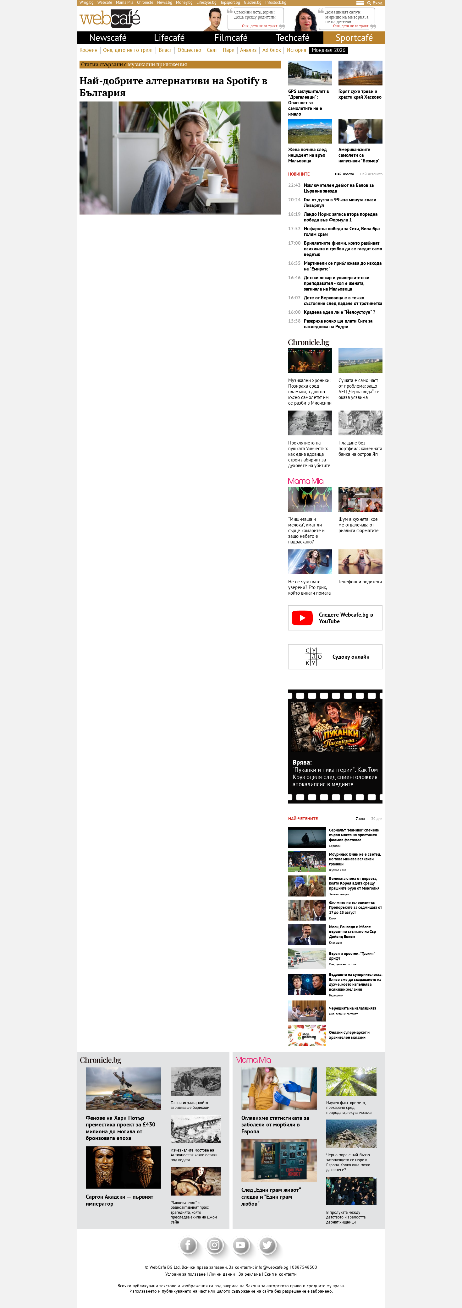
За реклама (250, 1274)
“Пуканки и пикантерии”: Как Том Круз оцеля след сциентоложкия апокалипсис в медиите (335, 777)
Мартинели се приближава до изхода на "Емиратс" (343, 266)
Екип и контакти (280, 1274)
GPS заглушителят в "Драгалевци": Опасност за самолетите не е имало (308, 103)
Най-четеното (371, 174)
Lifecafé (169, 37)
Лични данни (222, 1274)
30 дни (376, 818)
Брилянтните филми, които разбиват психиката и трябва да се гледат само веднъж (343, 248)
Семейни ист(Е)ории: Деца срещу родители (255, 14)
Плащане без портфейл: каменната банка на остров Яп (360, 448)
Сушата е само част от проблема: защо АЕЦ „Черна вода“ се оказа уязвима (358, 389)
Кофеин (88, 50)
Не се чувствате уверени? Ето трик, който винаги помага (309, 587)
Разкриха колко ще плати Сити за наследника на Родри (338, 324)
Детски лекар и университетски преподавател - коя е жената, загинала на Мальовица (336, 283)
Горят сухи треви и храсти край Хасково (360, 94)
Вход (377, 3)
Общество (189, 50)
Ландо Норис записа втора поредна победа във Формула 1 (340, 217)
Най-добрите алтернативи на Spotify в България (173, 86)
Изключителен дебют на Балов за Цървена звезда (339, 188)
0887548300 (304, 1267)
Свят (212, 50)
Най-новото (344, 174)
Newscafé (108, 37)
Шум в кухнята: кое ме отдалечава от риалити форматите (358, 524)
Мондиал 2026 (328, 50)
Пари (228, 50)
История (296, 50)
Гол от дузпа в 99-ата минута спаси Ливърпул (340, 202)
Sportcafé (354, 37)
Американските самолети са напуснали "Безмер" (359, 155)
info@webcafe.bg (272, 1267)
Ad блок (271, 50)
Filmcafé (231, 37)
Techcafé (293, 37)
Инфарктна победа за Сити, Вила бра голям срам (342, 231)
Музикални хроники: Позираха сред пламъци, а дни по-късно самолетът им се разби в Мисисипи (310, 392)
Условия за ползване (186, 1274)
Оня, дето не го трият (128, 50)
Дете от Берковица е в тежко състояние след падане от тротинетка (343, 300)
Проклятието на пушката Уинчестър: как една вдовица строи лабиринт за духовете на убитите (309, 454)
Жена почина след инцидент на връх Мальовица (307, 155)
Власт (165, 50)
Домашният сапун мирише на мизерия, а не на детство (347, 17)
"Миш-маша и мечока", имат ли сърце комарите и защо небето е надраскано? (306, 530)
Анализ (248, 50)
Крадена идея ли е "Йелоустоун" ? (339, 312)
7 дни (360, 818)
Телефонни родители (360, 582)
